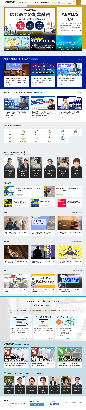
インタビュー (36, 2)
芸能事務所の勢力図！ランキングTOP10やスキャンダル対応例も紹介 (47, 202)
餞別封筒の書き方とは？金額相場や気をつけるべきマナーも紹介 (68, 189)
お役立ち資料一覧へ (71, 338)
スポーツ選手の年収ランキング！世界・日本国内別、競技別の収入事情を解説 (20, 202)
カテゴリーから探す (26, 338)
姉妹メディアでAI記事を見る (76, 59)
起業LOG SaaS (45, 2)
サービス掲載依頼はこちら (36, 404)
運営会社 (5, 403)
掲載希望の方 (79, 3)
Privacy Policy (23, 403)
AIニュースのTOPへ (78, 92)
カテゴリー (27, 2)
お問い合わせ (11, 403)
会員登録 (69, 3)
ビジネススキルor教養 (17, 205)
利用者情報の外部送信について (10, 405)
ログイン (73, 3)
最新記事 (21, 2)
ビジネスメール (19, 195)
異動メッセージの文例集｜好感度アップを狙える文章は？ (28, 189)
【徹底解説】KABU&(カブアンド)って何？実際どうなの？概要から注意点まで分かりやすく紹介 (74, 202)
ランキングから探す (48, 338)
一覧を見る (77, 212)
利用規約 (17, 403)
